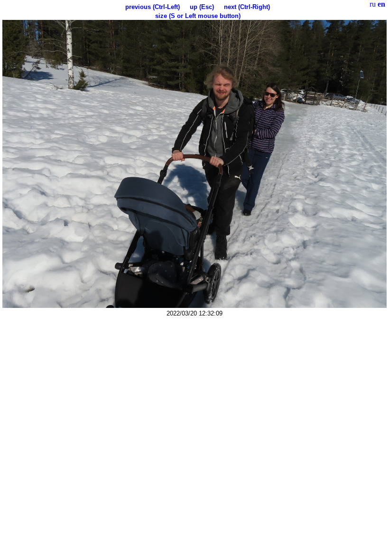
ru (373, 4)
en (381, 4)
